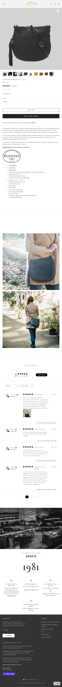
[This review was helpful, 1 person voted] (52, 489)
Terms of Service (46, 637)
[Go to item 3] (15, 74)
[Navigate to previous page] (22, 496)
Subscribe (8, 635)
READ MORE (6, 147)
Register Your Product (47, 629)
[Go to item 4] (20, 74)
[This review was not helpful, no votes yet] (54, 423)
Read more (36, 484)
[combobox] (12, 385)
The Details (12, 167)
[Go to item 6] (30, 74)
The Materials (12, 165)
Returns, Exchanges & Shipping (50, 622)
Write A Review (41, 375)
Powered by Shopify (39, 683)
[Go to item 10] (51, 74)
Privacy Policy (45, 634)
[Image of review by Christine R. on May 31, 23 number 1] (27, 413)
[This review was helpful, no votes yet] (52, 423)
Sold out (31, 110)
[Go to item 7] (36, 74)
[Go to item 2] (10, 74)
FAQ (42, 632)
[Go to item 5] (25, 74)
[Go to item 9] (46, 74)
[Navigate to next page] (39, 496)
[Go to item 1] (5, 74)
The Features (12, 170)
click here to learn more (31, 590)
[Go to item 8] (41, 74)
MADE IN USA (7, 89)
